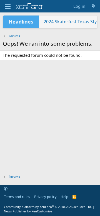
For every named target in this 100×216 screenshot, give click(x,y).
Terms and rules (17, 196)
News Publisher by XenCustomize (28, 211)
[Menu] (7, 6)
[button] (6, 189)
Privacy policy (45, 196)
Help (64, 196)
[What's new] (93, 6)
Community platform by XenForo (48, 207)
